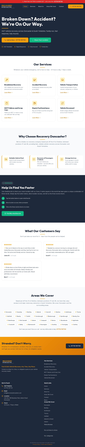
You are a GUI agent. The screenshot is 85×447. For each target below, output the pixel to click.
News (45, 400)
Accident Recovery (49, 366)
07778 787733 (58, 1)
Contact (61, 6)
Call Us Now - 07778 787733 (16, 40)
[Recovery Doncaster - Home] (11, 6)
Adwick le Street (48, 419)
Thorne (46, 413)
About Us (41, 6)
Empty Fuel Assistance (50, 375)
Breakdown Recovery (50, 364)
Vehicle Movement (49, 378)
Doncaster (47, 405)
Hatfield (46, 416)
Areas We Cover (51, 6)
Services (32, 6)
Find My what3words (14, 213)
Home (25, 6)
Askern (46, 421)
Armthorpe (47, 410)
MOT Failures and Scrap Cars (52, 372)
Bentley (46, 408)
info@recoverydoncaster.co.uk (12, 393)
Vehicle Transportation (50, 369)
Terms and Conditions (46, 444)
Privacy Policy (36, 444)
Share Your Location (41, 40)
